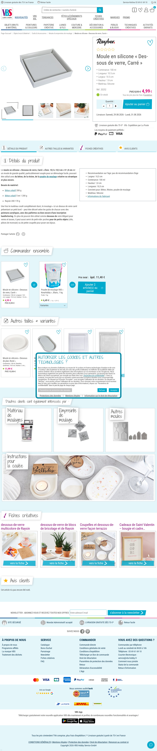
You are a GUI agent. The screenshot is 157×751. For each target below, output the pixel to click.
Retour (82, 664)
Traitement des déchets (12, 654)
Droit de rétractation (88, 658)
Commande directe (87, 645)
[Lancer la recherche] (100, 10)
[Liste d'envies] (140, 10)
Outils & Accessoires (39, 33)
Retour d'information (127, 668)
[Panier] (152, 10)
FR (155, 2)
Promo (126, 17)
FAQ (42, 661)
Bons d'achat (46, 648)
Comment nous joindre (128, 661)
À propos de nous (9, 645)
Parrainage (45, 651)
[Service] (134, 10)
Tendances (47, 17)
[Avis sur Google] (45, 692)
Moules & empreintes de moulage (60, 33)
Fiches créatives (98, 17)
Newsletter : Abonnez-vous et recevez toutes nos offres (40, 612)
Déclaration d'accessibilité (90, 668)
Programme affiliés (10, 648)
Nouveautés (21, 17)
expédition (148, 95)
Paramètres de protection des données (96, 661)
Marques (115, 17)
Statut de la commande (128, 664)
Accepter (113, 390)
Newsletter (45, 654)
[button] (3, 68)
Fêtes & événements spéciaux (71, 17)
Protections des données (50, 395)
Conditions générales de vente (92, 648)
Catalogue (45, 645)
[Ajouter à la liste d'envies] (150, 43)
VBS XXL (35, 17)
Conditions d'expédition (89, 651)
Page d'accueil (6, 33)
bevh (90, 688)
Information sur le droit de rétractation (101, 395)
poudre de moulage (48, 176)
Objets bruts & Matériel (21, 33)
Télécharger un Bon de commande (94, 654)
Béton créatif (10, 190)
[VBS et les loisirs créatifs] (7, 13)
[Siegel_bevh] (81, 693)
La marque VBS (8, 651)
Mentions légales (72, 395)
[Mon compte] (146, 10)
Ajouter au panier (135, 104)
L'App (81, 671)
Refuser (102, 390)
